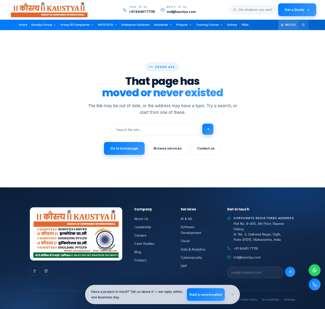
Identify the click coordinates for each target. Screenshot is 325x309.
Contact (140, 260)
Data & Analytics (193, 249)
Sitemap (289, 299)
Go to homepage (124, 148)
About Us (141, 219)
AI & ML (187, 219)
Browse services (168, 148)
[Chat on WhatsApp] (315, 270)
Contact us (206, 148)
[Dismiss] (232, 294)
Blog (137, 252)
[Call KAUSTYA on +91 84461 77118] (315, 284)
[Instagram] (46, 271)
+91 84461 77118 (245, 248)
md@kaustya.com (247, 257)
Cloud (185, 241)
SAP (184, 266)
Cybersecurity (191, 257)
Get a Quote (294, 10)
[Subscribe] (290, 272)
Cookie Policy (247, 299)
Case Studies (144, 243)
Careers (140, 235)
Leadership (142, 227)
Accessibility (270, 299)
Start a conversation (205, 294)
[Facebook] (34, 271)
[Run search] (207, 129)
